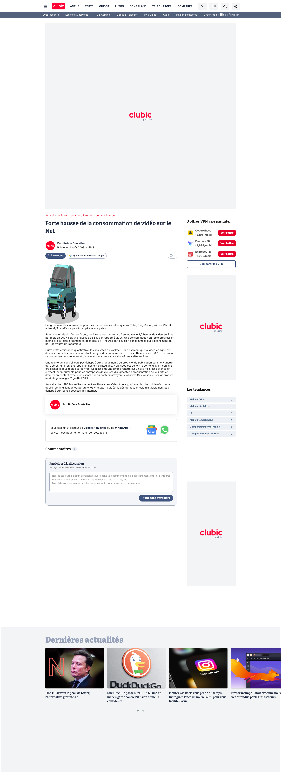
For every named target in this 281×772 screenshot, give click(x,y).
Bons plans (138, 6)
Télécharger (162, 6)
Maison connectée (186, 15)
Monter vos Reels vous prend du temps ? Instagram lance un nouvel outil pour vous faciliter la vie (197, 697)
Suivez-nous (55, 255)
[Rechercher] (203, 6)
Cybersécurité (50, 15)
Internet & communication (99, 215)
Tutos (119, 6)
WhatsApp (121, 428)
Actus (74, 6)
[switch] (225, 6)
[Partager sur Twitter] (273, 755)
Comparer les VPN (211, 264)
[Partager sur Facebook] (273, 744)
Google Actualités (95, 428)
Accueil (49, 215)
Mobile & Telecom (126, 15)
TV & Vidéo (150, 15)
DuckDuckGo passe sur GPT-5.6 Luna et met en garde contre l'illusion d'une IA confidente (134, 697)
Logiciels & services (76, 15)
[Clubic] (58, 6)
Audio (166, 15)
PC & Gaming (102, 15)
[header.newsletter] (214, 6)
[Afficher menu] (45, 6)
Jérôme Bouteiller (73, 243)
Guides (104, 6)
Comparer (185, 6)
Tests (89, 6)
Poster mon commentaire (156, 498)
